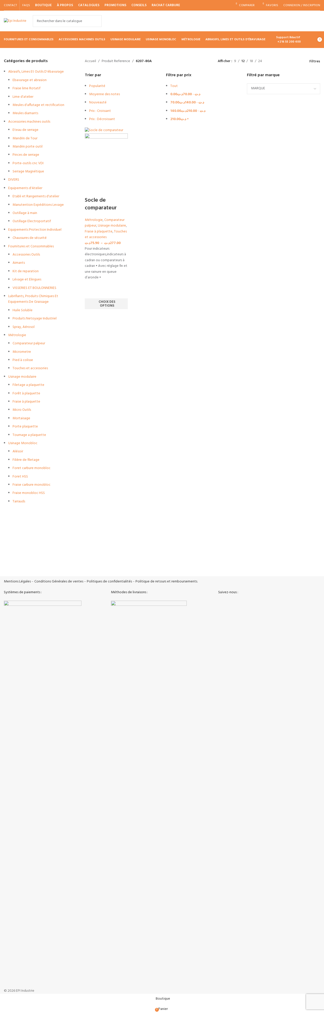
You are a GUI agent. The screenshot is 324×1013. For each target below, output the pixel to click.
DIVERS (13, 180)
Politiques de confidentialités (109, 582)
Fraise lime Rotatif (26, 88)
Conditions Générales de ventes (58, 582)
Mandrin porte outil (28, 147)
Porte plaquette (25, 427)
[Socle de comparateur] (104, 130)
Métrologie (17, 335)
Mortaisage (21, 418)
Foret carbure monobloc (31, 468)
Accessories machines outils (29, 122)
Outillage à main (25, 213)
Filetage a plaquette (28, 385)
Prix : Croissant (100, 111)
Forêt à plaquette (26, 393)
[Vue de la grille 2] (282, 61)
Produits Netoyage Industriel (35, 319)
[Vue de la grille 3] (290, 61)
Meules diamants (25, 113)
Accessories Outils (26, 255)
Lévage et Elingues (27, 280)
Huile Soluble (23, 310)
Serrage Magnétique (28, 171)
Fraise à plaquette (26, 402)
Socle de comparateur (101, 204)
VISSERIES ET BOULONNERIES (34, 288)
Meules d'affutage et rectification (38, 105)
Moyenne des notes (104, 94)
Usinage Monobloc (22, 443)
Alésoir (18, 451)
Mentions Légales (17, 582)
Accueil (90, 61)
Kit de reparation (26, 271)
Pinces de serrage (26, 155)
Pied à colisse (23, 360)
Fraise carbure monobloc (31, 485)
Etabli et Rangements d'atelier (36, 196)
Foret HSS (20, 477)
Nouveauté (98, 102)
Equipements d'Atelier (25, 188)
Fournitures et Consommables (31, 246)
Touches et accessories (30, 368)
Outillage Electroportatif (32, 221)
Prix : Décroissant (102, 119)
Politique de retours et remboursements (166, 582)
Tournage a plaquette (29, 435)
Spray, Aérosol (24, 327)
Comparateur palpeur (29, 343)
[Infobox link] (41, 565)
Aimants (19, 263)
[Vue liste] (273, 61)
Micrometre (22, 352)
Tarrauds (19, 501)
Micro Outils (22, 410)
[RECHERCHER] (96, 21)
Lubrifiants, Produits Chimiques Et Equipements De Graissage (33, 299)
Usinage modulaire (22, 377)
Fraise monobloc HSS (29, 493)
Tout (174, 86)
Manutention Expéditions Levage (38, 205)
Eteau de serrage (25, 130)
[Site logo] (15, 21)
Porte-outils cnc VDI (28, 163)
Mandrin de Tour (25, 138)
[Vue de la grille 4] (298, 61)
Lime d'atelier (23, 97)
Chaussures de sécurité (30, 238)
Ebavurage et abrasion (30, 80)
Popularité (97, 86)
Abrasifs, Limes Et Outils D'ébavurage (36, 72)
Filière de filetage (26, 460)
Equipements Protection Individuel (34, 230)
